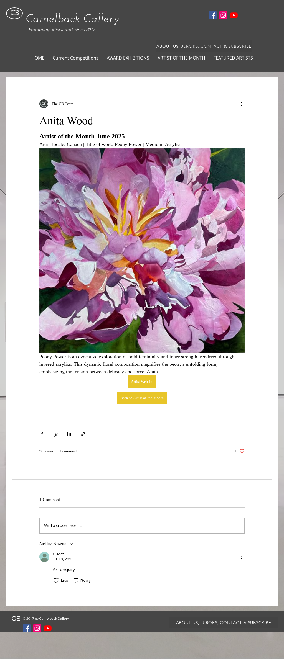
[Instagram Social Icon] (223, 15)
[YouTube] (234, 15)
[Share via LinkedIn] (69, 434)
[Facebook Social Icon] (213, 15)
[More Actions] (241, 557)
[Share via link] (82, 434)
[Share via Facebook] (42, 434)
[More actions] (241, 104)
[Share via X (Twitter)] (55, 434)
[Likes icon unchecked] (56, 580)
